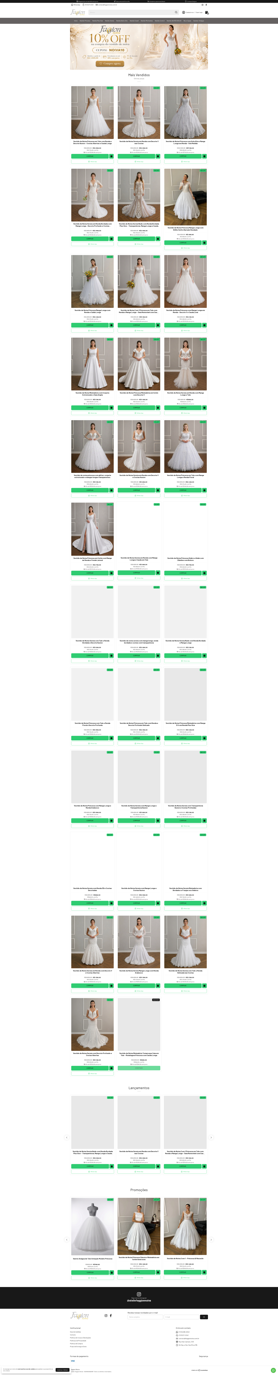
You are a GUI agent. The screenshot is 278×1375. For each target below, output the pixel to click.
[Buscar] (176, 12)
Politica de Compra (76, 1343)
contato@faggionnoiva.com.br (107, 5)
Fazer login (199, 12)
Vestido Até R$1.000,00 (174, 21)
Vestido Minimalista (147, 21)
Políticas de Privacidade (78, 1341)
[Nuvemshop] (199, 1371)
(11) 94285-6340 (184, 1332)
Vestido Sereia (109, 21)
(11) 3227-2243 (89, 5)
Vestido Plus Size (97, 21)
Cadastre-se (190, 12)
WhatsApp (77, 5)
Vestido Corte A (160, 21)
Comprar (90, 156)
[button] (92, 161)
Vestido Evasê (134, 21)
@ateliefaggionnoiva (139, 1300)
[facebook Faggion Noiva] (206, 5)
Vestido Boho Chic (122, 21)
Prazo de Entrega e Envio (78, 1346)
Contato (73, 1335)
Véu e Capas (187, 21)
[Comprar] (204, 156)
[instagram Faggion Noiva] (202, 5)
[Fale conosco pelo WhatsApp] (273, 1370)
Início (76, 21)
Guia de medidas (75, 1332)
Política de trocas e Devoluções (80, 1338)
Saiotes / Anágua (198, 21)
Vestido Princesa (85, 21)
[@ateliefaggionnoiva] (139, 1294)
